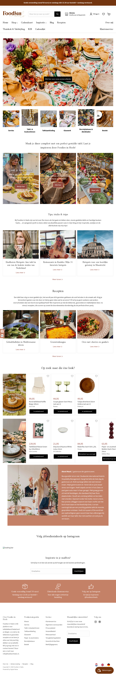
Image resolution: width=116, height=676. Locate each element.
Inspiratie (41, 23)
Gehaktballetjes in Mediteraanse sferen (21, 343)
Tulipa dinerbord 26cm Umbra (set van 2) (86, 402)
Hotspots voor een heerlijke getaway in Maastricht (95, 263)
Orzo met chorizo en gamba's (95, 342)
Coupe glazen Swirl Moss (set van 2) (62, 402)
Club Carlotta (33, 451)
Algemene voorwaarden (54, 625)
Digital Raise (14, 669)
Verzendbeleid (51, 631)
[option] (103, 665)
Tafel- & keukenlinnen (31, 628)
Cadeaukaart (27, 23)
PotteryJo (80, 406)
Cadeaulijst (40, 29)
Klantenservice (106, 29)
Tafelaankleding (30, 631)
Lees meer (20, 272)
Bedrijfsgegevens (52, 644)
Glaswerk (27, 634)
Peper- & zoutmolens (31, 638)
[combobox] (97, 665)
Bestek (26, 644)
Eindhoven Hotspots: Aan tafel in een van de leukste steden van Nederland (21, 265)
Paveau (55, 406)
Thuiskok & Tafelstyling (14, 29)
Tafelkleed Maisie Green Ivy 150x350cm (38, 447)
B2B (30, 29)
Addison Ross (106, 454)
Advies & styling (15, 664)
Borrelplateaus (29, 641)
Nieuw (26, 621)
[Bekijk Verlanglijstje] (103, 14)
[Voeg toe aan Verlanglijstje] (48, 376)
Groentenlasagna (58, 342)
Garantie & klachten (53, 641)
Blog (52, 23)
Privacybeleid (50, 628)
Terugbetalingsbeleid (53, 638)
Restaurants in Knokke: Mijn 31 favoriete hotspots (58, 263)
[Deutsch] (109, 665)
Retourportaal (51, 634)
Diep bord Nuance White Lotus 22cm (62, 447)
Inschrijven (79, 571)
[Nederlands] (97, 665)
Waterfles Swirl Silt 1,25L (86, 446)
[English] (103, 665)
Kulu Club (32, 406)
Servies (26, 625)
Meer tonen (57, 279)
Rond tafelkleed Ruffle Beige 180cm (37, 402)
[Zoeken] (57, 14)
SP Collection (57, 451)
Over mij (109, 23)
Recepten (61, 23)
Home (5, 23)
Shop (14, 23)
